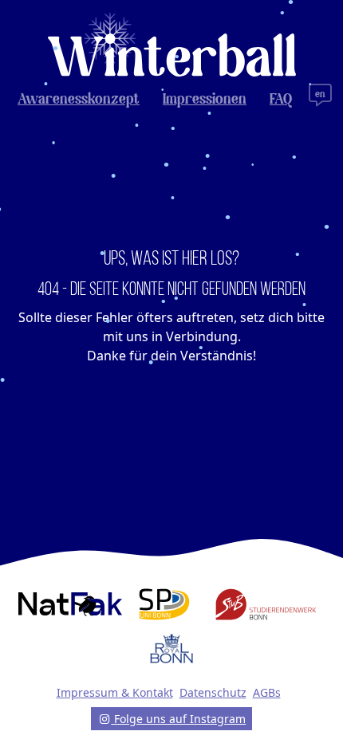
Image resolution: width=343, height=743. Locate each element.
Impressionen (204, 100)
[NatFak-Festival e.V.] (70, 604)
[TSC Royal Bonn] (171, 649)
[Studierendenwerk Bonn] (266, 604)
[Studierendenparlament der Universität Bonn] (164, 604)
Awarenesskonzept (79, 100)
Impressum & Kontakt (115, 692)
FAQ (281, 100)
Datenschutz (212, 692)
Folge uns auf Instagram (178, 718)
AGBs (267, 692)
